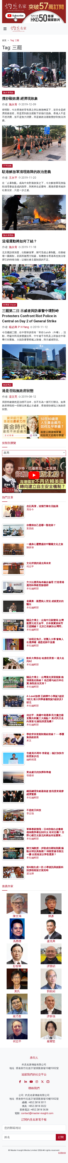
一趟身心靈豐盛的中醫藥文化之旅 (45, 544)
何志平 (30, 566)
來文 (29, 740)
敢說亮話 (7, 385)
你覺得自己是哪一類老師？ (41, 525)
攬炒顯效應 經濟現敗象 (20, 98)
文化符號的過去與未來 (39, 563)
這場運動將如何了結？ (19, 241)
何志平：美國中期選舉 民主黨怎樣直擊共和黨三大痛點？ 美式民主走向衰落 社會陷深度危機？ (45, 718)
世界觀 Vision (9, 305)
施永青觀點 (8, 92)
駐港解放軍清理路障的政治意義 (26, 172)
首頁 (4, 40)
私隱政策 (62, 1153)
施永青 (13, 104)
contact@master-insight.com (37, 1113)
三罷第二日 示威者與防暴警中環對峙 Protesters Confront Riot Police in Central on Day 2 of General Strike (30, 316)
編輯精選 (31, 759)
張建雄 (30, 775)
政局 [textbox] (6, 452)
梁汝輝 (30, 873)
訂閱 (61, 1137)
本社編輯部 (33, 588)
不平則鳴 (7, 166)
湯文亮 (13, 396)
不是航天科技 (34, 810)
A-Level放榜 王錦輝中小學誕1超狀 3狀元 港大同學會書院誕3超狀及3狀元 (45, 699)
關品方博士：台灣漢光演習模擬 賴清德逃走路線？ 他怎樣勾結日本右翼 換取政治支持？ (45, 680)
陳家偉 (30, 547)
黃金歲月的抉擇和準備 (39, 772)
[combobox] (34, 453)
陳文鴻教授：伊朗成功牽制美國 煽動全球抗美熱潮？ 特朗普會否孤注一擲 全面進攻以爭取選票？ (45, 851)
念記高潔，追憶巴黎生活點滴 (42, 506)
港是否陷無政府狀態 (17, 391)
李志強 (30, 813)
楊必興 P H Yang (19, 327)
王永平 (13, 177)
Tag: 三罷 (14, 40)
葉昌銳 (30, 528)
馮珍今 (30, 509)
